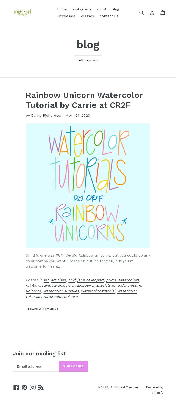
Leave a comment (43, 309)
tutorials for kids (110, 285)
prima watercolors (122, 280)
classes (87, 16)
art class (58, 280)
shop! (101, 9)
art (46, 280)
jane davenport (90, 280)
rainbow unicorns (57, 285)
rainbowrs (84, 285)
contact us (109, 16)
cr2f (71, 280)
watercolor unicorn (60, 296)
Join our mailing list (39, 353)
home (62, 9)
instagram (82, 9)
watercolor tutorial (98, 291)
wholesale (66, 16)
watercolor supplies (61, 291)
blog (115, 9)
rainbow (33, 285)
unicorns (33, 291)
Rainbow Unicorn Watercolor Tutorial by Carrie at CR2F (84, 100)
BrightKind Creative (124, 387)
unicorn (134, 285)
